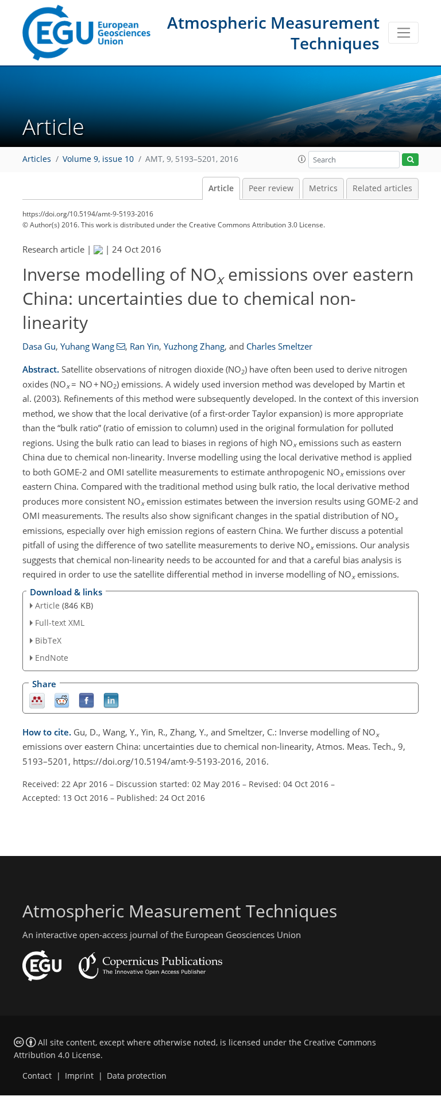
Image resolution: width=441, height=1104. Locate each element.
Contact (37, 1076)
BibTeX (48, 640)
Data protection (137, 1076)
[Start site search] (410, 159)
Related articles (382, 188)
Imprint (79, 1076)
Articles (36, 159)
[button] (302, 159)
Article (221, 188)
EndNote (51, 657)
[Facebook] (86, 699)
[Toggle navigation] (403, 33)
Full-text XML (59, 622)
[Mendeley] (37, 699)
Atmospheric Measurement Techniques (273, 32)
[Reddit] (61, 699)
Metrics (323, 188)
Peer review (271, 188)
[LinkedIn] (111, 699)
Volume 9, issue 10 (98, 159)
